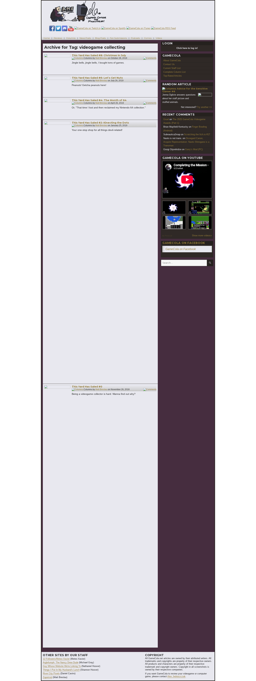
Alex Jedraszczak (176, 676)
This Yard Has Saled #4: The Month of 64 (99, 100)
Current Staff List (172, 68)
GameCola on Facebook (183, 243)
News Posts (85, 38)
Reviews (58, 38)
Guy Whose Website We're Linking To (62, 666)
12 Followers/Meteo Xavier (56, 659)
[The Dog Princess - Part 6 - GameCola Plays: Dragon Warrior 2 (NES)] (200, 222)
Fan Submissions (118, 38)
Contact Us (169, 64)
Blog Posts (100, 38)
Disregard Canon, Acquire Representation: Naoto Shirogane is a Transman (186, 142)
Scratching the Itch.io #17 (197, 134)
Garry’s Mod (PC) (194, 149)
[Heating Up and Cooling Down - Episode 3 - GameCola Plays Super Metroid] (200, 207)
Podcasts (135, 38)
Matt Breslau (101, 58)
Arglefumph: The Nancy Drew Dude (60, 662)
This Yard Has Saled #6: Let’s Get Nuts (97, 77)
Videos (159, 38)
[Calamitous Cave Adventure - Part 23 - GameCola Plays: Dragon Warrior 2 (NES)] (174, 222)
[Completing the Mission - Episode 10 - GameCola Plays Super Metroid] (174, 207)
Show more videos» (202, 235)
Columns (70, 38)
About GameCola (172, 60)
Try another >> (204, 107)
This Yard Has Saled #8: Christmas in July (99, 55)
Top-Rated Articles (172, 75)
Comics (148, 38)
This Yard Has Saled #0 (87, 386)
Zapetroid (47, 677)
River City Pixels (51, 673)
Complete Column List (174, 72)
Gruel (166, 119)
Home (47, 38)
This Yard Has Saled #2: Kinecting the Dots (100, 122)
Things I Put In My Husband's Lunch (61, 669)
